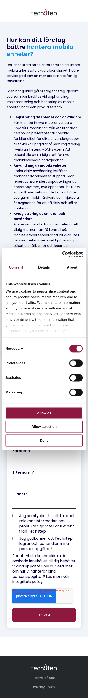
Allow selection (44, 427)
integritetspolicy (27, 581)
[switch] (76, 363)
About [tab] (72, 267)
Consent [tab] (16, 267)
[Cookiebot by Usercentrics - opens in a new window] (63, 254)
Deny (44, 440)
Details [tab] (44, 267)
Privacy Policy (44, 687)
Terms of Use (44, 677)
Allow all (44, 413)
